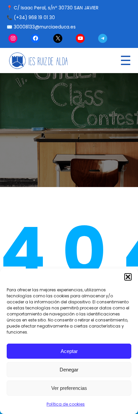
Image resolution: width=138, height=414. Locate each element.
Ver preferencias (69, 388)
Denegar (69, 369)
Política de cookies (66, 404)
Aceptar (69, 351)
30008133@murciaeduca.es (45, 27)
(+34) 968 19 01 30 (34, 17)
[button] (128, 277)
